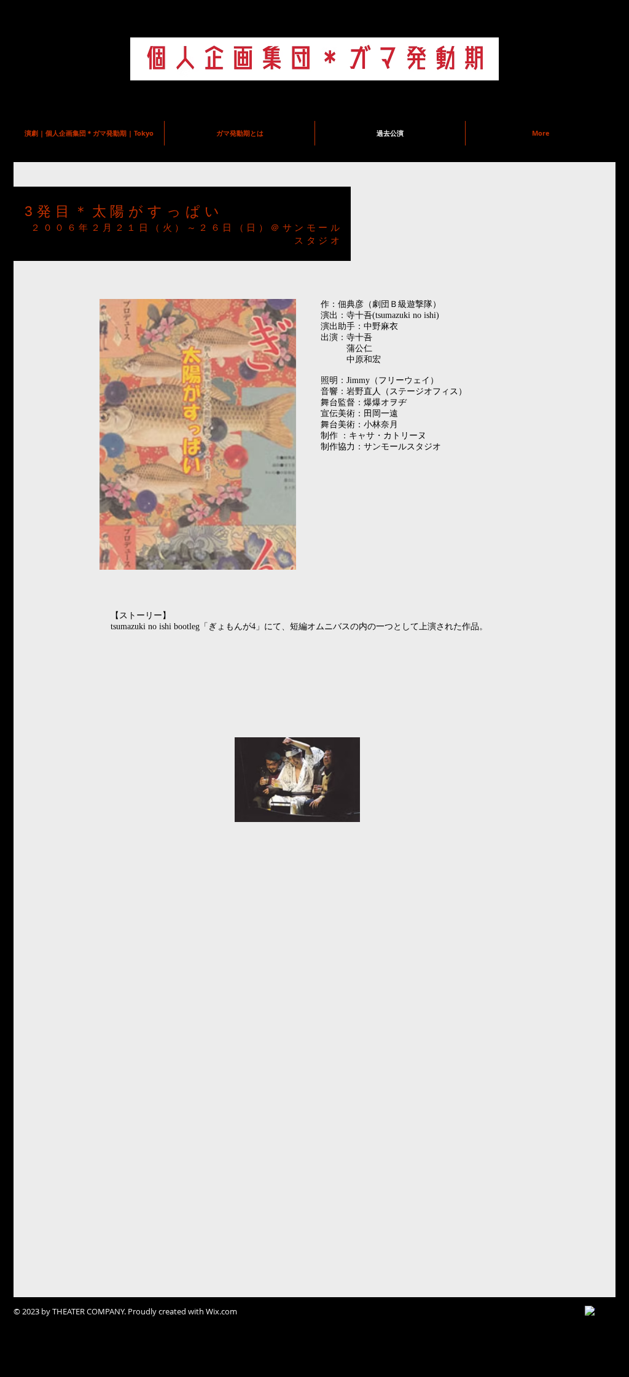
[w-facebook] (590, 1311)
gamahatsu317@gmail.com (453, 93)
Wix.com (221, 1311)
